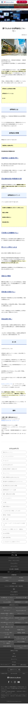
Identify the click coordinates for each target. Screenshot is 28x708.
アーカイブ (5, 460)
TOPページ (14, 552)
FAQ (14, 653)
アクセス (14, 662)
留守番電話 (21, 580)
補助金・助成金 (6, 515)
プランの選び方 (14, 591)
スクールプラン (21, 7)
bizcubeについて (14, 594)
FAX (7, 580)
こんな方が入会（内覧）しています (11, 510)
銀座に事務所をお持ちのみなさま (11, 477)
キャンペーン (6, 473)
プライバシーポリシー (4, 664)
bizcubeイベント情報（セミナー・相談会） (13, 529)
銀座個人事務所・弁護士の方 (10, 469)
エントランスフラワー (8, 456)
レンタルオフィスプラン (14, 557)
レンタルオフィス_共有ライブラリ (11, 541)
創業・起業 (5, 519)
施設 (14, 589)
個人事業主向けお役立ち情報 (10, 485)
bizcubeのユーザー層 (21, 597)
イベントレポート (7, 498)
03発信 (21, 577)
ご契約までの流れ (14, 650)
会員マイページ (13, 669)
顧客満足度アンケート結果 (9, 489)
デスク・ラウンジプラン (14, 560)
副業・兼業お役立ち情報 (9, 494)
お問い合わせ (23, 664)
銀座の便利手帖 (6, 537)
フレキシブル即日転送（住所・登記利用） (14, 586)
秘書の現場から (6, 506)
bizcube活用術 (6, 533)
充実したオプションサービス (14, 572)
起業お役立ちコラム (14, 605)
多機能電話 (13, 574)
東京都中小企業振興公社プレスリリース (12, 481)
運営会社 (14, 664)
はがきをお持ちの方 (8, 464)
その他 (4, 502)
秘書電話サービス (7, 577)
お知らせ (14, 656)
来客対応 (14, 583)
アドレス (24, 673)
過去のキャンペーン (8, 452)
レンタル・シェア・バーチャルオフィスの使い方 (14, 524)
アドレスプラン (7, 7)
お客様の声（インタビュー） (7, 598)
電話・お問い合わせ (22, 1)
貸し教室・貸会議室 (14, 569)
